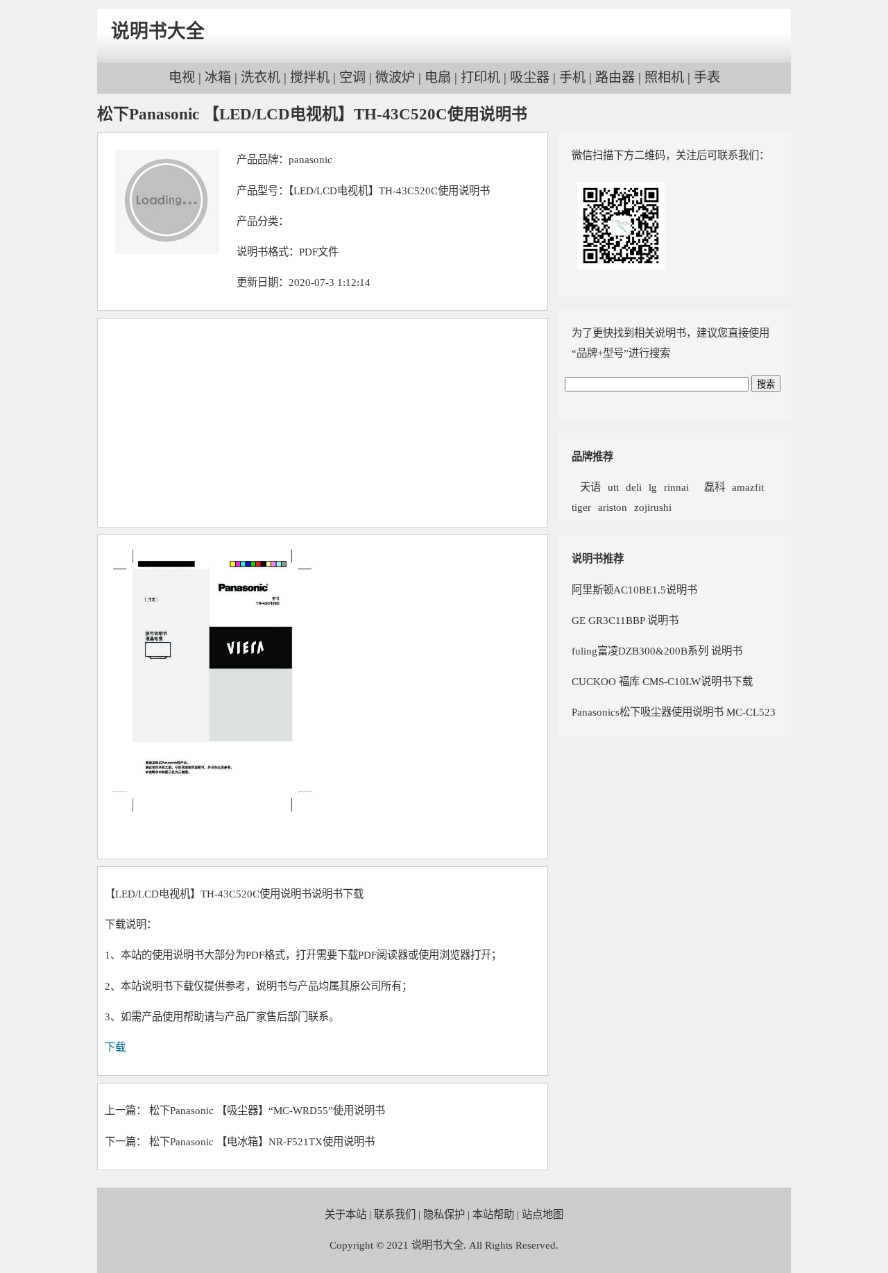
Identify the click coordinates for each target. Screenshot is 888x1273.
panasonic (310, 159)
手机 (572, 77)
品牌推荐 (592, 456)
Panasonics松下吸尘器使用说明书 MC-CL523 (674, 712)
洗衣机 (260, 77)
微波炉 (395, 77)
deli (634, 487)
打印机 (480, 77)
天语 (586, 487)
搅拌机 (310, 77)
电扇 (438, 77)
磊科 (710, 487)
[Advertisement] (322, 423)
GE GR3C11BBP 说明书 (625, 620)
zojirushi (653, 507)
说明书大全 (158, 31)
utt (613, 487)
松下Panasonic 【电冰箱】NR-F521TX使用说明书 (262, 1141)
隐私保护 (444, 1214)
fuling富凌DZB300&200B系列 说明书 (657, 651)
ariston (612, 507)
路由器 (615, 77)
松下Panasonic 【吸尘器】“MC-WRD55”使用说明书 (267, 1110)
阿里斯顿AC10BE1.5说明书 (634, 590)
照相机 (664, 77)
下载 (115, 1047)
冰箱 (218, 77)
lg (653, 487)
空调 (352, 77)
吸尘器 (529, 77)
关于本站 (345, 1214)
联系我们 (395, 1214)
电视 (182, 77)
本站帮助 (493, 1214)
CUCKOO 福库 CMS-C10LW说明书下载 (662, 681)
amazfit (748, 487)
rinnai (676, 487)
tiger (581, 507)
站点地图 (542, 1214)
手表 (707, 77)
